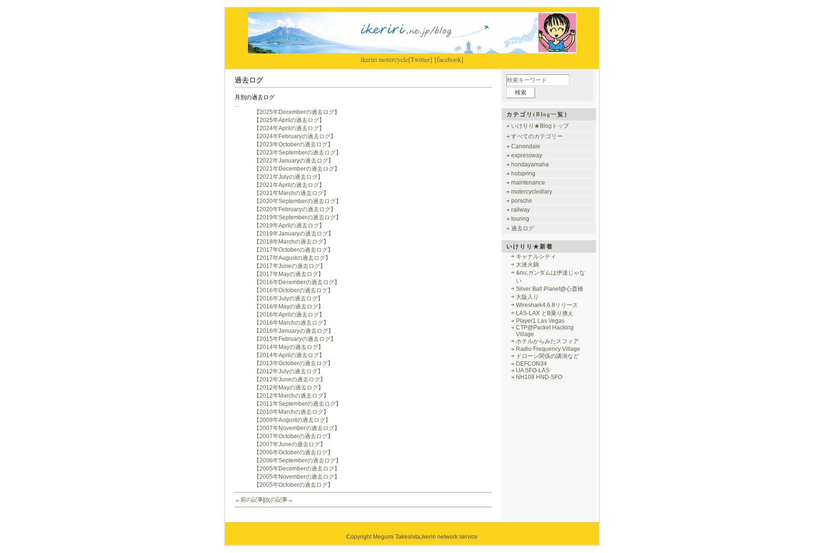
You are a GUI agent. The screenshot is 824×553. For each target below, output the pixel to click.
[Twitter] (420, 59)
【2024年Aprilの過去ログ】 (289, 128)
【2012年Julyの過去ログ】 (288, 371)
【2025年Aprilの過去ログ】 (289, 120)
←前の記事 (249, 499)
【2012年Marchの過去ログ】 (291, 395)
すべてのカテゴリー (537, 136)
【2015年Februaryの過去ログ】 (295, 339)
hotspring (523, 173)
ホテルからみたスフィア (547, 341)
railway (520, 209)
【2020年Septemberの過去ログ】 (297, 201)
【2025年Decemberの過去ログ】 (297, 112)
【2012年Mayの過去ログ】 (289, 387)
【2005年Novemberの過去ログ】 (297, 476)
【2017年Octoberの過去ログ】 (293, 249)
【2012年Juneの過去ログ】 (290, 379)
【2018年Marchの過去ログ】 (291, 241)
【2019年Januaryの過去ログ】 (294, 233)
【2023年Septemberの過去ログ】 (297, 152)
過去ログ (522, 228)
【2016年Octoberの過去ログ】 (293, 290)
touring (520, 218)
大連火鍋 (527, 264)
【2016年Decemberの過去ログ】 (297, 282)
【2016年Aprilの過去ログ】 (289, 314)
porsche (521, 200)
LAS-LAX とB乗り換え (545, 313)
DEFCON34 (531, 363)
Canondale (525, 146)
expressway (526, 155)
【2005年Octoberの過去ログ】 (293, 484)
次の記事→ (279, 499)
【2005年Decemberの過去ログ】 (297, 468)
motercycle (393, 59)
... (237, 105)
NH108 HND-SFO (539, 377)
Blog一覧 (550, 114)
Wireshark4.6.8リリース (547, 305)
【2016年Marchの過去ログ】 (291, 322)
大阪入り (527, 297)
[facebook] (449, 59)
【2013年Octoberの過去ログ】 (293, 363)
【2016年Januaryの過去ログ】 (294, 331)
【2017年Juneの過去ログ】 (290, 266)
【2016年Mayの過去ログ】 (289, 306)
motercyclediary (531, 191)
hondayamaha (530, 164)
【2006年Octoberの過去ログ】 (293, 452)
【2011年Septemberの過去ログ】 (297, 403)
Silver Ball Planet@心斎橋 (549, 289)
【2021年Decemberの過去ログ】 (297, 168)
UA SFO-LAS (532, 370)
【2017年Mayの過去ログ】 (289, 274)
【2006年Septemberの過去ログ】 (297, 460)
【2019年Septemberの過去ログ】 (297, 217)
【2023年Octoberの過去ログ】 (293, 144)
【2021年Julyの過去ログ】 (288, 177)
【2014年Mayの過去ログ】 (289, 347)
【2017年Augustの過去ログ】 (292, 258)
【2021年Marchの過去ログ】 (291, 193)
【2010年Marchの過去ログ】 (291, 412)
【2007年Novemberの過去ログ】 (297, 428)
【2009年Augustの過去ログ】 (292, 420)
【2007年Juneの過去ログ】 (290, 444)
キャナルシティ (536, 256)
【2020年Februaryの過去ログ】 (295, 209)
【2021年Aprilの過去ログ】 (289, 185)
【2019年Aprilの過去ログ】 (289, 225)
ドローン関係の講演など (547, 356)
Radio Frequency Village (548, 349)
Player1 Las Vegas (540, 320)
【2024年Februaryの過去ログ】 (295, 136)
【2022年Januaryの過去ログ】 (294, 160)
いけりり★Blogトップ (540, 126)
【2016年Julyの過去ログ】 (288, 298)
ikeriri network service (450, 536)
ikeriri (368, 59)
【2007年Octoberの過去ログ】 (293, 436)
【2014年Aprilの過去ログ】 (289, 355)
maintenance (528, 182)
